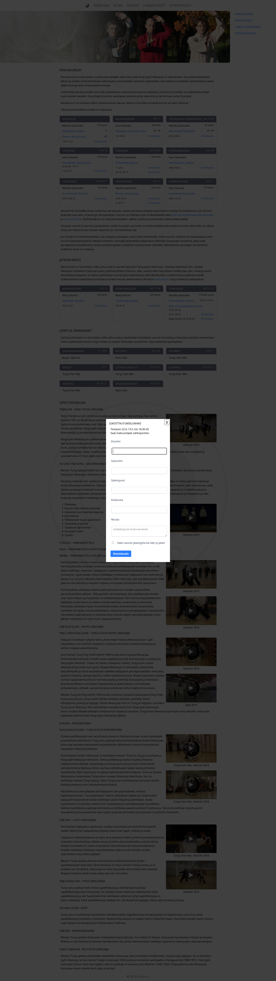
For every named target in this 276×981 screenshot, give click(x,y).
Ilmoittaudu (121, 553)
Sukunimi (117, 461)
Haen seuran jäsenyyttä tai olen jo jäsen (141, 543)
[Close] (166, 422)
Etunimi (115, 441)
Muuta (115, 519)
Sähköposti (118, 480)
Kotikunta (117, 500)
